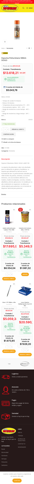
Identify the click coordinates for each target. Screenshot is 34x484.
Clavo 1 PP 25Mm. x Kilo (9, 302)
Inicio (3, 48)
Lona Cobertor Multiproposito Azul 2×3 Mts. (25, 304)
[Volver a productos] (29, 48)
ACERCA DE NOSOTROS (21, 439)
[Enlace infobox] (17, 377)
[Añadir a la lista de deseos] (14, 209)
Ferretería (10, 48)
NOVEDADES (22, 447)
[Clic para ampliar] (5, 42)
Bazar (3, 449)
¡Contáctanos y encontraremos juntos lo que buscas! (20, 2)
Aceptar (17, 480)
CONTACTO (21, 444)
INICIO (20, 432)
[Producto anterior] (27, 48)
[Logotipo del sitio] (9, 8)
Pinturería (4, 462)
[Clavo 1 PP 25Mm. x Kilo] (9, 291)
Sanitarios (4, 465)
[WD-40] (9, 364)
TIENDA (20, 436)
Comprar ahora (8, 134)
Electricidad (4, 452)
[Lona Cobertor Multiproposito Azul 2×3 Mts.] (25, 291)
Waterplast (24, 364)
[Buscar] (23, 8)
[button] (9, 278)
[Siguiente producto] (31, 48)
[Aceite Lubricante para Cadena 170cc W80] (9, 217)
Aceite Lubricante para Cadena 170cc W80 (9, 229)
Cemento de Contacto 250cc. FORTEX (25, 229)
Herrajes (4, 459)
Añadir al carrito (18, 129)
